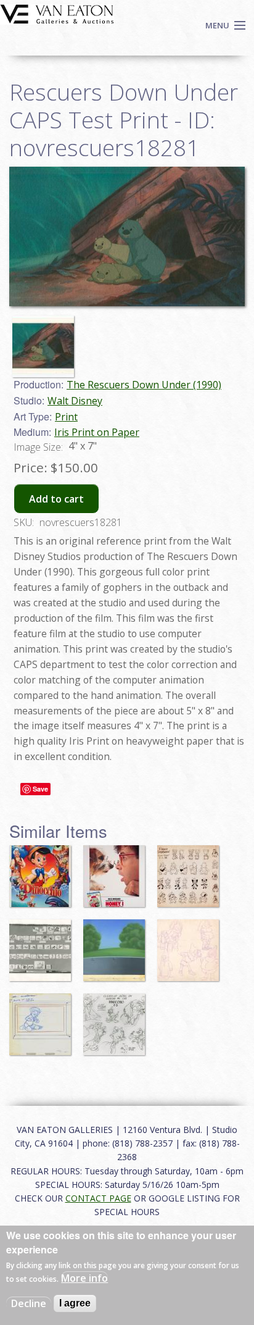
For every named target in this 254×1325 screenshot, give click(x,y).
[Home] (57, 13)
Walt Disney (74, 401)
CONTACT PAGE (98, 1198)
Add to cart (56, 499)
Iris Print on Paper (96, 432)
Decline (28, 1303)
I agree (75, 1303)
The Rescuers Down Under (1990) (144, 384)
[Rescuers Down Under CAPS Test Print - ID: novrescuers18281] (127, 236)
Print (66, 417)
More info (84, 1278)
